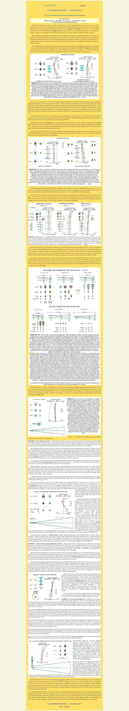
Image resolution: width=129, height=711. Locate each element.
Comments (67, 706)
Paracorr (83, 20)
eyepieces (98, 521)
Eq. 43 (79, 624)
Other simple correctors (71, 22)
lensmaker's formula (76, 556)
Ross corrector (66, 20)
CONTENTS (82, 5)
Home (61, 706)
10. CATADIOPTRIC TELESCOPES (57, 10)
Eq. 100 (82, 620)
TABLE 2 (36, 456)
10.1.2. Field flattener (75, 10)
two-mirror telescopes (59, 679)
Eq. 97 (46, 562)
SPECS (83, 605)
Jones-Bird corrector (79, 580)
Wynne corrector (75, 20)
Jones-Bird (58, 20)
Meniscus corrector (49, 20)
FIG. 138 (44, 689)
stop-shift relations (48, 462)
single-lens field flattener (77, 636)
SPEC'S (83, 97)
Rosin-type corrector (58, 22)
